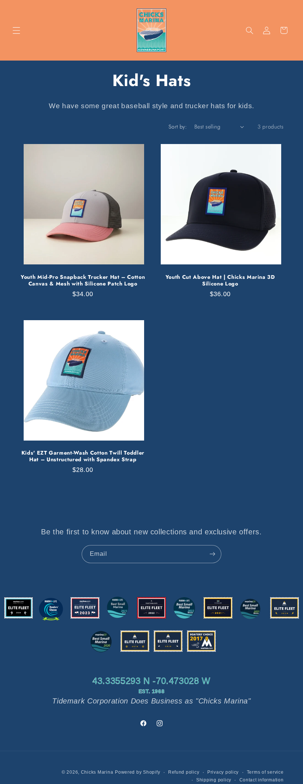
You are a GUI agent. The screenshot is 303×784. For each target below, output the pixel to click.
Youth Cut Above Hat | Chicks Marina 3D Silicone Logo (220, 280)
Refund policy (184, 772)
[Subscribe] (212, 554)
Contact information (261, 780)
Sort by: (177, 127)
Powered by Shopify (137, 772)
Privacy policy (223, 772)
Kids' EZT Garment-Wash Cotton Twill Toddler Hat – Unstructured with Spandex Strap (82, 456)
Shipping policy (213, 780)
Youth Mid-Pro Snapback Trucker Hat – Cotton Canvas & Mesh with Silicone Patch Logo (83, 280)
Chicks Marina (97, 772)
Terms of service (265, 772)
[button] (16, 30)
